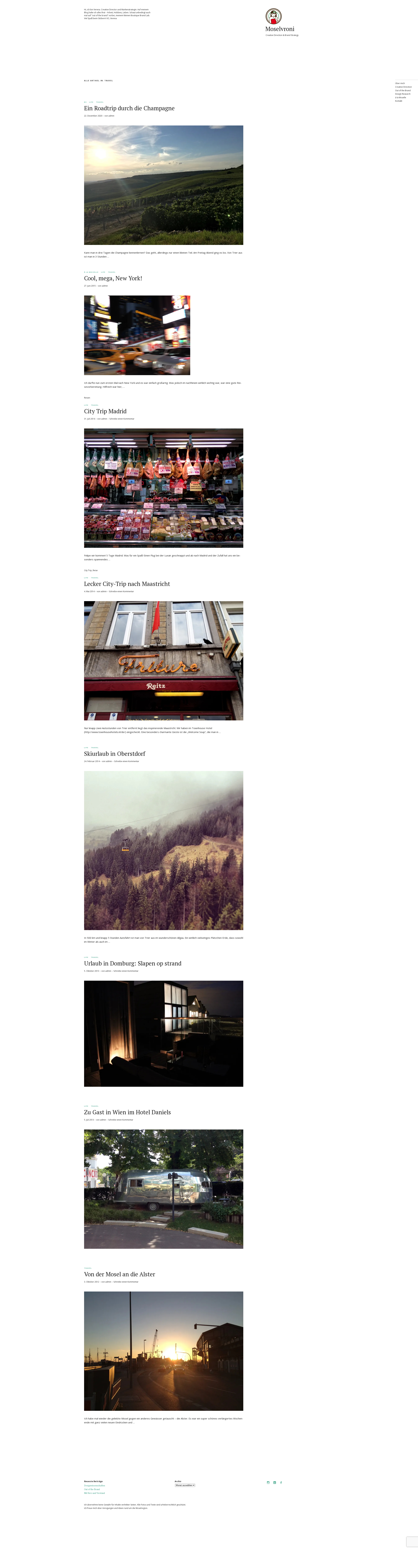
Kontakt (398, 101)
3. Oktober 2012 (91, 1281)
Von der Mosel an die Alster (119, 1274)
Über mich (400, 83)
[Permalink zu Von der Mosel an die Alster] (163, 1410)
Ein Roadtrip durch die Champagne (129, 108)
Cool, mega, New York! (113, 278)
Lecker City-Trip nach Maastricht (127, 584)
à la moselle (91, 272)
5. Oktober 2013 (91, 971)
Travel (100, 102)
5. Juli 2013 (89, 1119)
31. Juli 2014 (89, 418)
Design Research (402, 94)
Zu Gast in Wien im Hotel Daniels (127, 1112)
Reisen (87, 397)
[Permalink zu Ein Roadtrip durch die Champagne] (163, 244)
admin (111, 115)
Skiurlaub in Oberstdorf (114, 753)
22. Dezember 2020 (93, 115)
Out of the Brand (403, 90)
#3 (85, 102)
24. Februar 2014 (92, 761)
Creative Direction (403, 87)
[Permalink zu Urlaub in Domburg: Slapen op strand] (163, 1086)
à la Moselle (400, 97)
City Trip (88, 570)
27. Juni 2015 (90, 285)
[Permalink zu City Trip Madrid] (163, 547)
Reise (95, 570)
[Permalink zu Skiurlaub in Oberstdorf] (163, 929)
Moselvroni (279, 29)
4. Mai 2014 (89, 591)
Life (91, 102)
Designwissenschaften (94, 1485)
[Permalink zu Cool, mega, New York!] (137, 374)
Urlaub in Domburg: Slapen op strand (132, 963)
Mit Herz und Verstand (94, 1493)
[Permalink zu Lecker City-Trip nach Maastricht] (163, 719)
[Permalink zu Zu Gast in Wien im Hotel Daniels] (163, 1248)
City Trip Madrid (105, 411)
